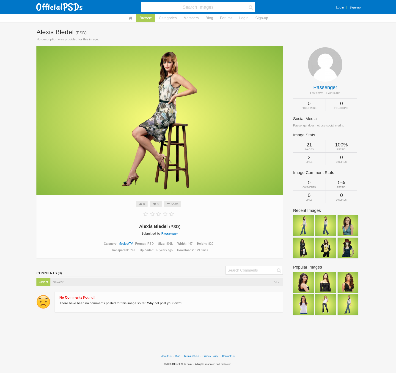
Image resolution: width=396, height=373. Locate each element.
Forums (226, 18)
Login (340, 7)
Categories (168, 18)
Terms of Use (191, 356)
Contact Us (228, 356)
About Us (166, 356)
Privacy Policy (210, 356)
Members (191, 18)
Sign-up (355, 7)
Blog (209, 18)
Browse (146, 18)
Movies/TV (125, 243)
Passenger (169, 233)
